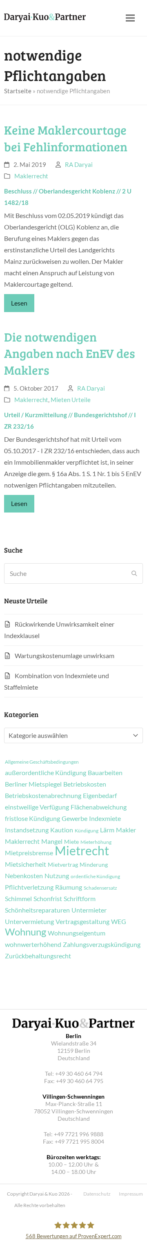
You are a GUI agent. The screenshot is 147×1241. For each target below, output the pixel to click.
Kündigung (86, 830)
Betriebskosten (84, 784)
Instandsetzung (27, 829)
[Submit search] (134, 573)
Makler (126, 829)
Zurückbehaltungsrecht (38, 955)
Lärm (107, 829)
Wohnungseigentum (76, 933)
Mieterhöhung (95, 842)
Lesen (19, 303)
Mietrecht (82, 850)
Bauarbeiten (105, 772)
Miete (71, 841)
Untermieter (89, 910)
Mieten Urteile (71, 399)
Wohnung (25, 931)
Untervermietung (29, 921)
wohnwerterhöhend (33, 944)
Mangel (51, 841)
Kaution (61, 829)
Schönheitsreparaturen (37, 910)
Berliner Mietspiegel (33, 784)
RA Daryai (79, 164)
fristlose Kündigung (32, 818)
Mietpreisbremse (29, 852)
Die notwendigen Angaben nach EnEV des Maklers (69, 353)
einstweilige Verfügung (37, 807)
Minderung (94, 864)
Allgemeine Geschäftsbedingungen (42, 762)
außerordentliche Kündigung (45, 772)
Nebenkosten (24, 875)
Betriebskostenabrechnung (43, 795)
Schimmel (18, 898)
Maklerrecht (31, 176)
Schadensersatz (100, 888)
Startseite (17, 90)
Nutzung (57, 875)
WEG (118, 921)
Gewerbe (74, 818)
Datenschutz (97, 1194)
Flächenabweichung (99, 807)
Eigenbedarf (100, 795)
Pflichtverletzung (29, 887)
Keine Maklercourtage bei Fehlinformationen (65, 138)
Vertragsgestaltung (82, 921)
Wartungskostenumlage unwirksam (64, 655)
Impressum (131, 1194)
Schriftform (80, 898)
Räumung (68, 887)
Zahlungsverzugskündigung (101, 944)
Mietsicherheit (25, 864)
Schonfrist (47, 898)
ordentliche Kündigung (95, 876)
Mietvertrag (63, 864)
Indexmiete (105, 818)
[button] (130, 18)
